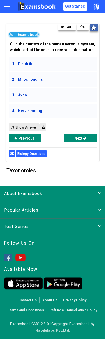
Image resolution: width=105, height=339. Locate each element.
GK (12, 154)
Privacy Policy (74, 300)
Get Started (75, 6)
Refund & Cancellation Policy (73, 310)
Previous (26, 138)
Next (78, 138)
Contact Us (27, 300)
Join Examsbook (24, 34)
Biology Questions (32, 154)
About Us (50, 300)
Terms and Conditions (26, 310)
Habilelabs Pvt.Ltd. (53, 330)
